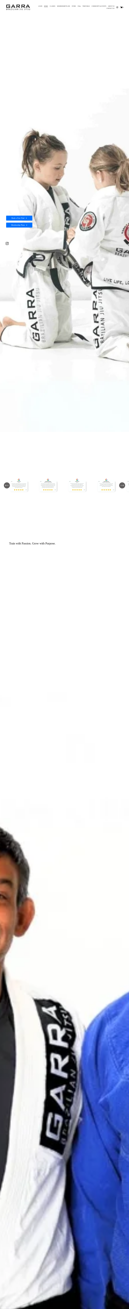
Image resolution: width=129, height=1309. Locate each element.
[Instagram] (117, 7)
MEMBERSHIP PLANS (63, 6)
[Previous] (7, 485)
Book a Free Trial (17, 218)
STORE (74, 6)
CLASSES (52, 6)
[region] (64, 485)
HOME (46, 6)
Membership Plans (18, 225)
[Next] (122, 485)
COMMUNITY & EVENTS (99, 6)
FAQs (79, 6)
